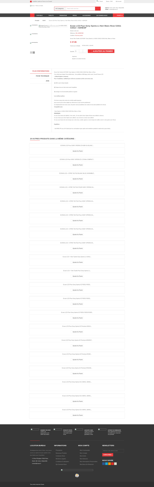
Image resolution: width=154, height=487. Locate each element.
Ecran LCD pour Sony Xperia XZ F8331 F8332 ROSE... (77, 312)
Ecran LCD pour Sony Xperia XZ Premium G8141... (77, 326)
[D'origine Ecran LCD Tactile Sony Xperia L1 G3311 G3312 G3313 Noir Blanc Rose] (34, 29)
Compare (76, 387)
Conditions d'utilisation (62, 461)
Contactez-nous (60, 456)
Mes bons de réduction (87, 464)
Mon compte (83, 453)
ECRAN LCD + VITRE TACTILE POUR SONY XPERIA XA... (77, 187)
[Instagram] (94, 1)
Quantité (72, 51)
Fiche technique (42, 76)
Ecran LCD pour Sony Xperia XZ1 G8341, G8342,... (77, 382)
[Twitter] (87, 1)
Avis (47, 81)
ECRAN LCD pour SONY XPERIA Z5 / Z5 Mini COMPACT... (77, 159)
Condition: (72, 35)
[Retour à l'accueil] (30, 20)
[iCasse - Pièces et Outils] (41, 8)
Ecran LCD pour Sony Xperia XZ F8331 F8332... (77, 284)
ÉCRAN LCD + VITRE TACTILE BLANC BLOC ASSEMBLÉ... (77, 173)
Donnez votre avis (74, 30)
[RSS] (89, 1)
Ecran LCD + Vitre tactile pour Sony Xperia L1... (77, 270)
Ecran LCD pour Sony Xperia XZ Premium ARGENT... (77, 340)
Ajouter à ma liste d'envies (79, 58)
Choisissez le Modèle (75, 45)
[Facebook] (84, 1)
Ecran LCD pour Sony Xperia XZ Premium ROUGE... (77, 368)
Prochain (34, 52)
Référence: (72, 33)
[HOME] (32, 15)
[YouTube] (112, 463)
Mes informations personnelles (88, 461)
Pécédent (31, 52)
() (120, 15)
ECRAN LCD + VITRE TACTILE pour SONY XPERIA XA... (77, 201)
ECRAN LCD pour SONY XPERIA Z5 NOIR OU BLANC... (77, 145)
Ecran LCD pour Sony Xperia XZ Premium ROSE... (77, 354)
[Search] (98, 9)
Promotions (59, 450)
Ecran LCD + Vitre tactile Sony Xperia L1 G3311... (77, 256)
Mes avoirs (83, 456)
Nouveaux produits (61, 453)
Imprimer (74, 56)
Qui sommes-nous (61, 464)
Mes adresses (84, 458)
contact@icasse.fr (113, 9)
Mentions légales (61, 458)
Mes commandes (85, 450)
